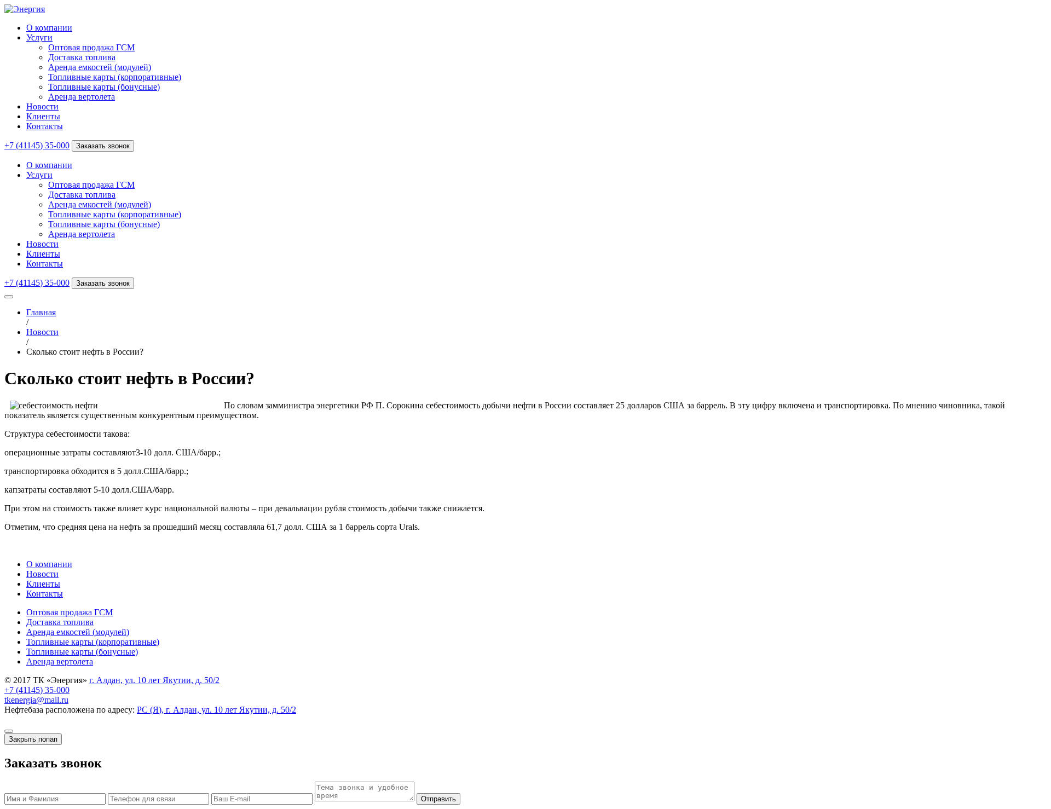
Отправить (438, 799)
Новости (42, 106)
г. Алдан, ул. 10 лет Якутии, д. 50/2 (154, 680)
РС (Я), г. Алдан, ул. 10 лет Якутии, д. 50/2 (216, 709)
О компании (49, 27)
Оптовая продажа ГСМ (91, 47)
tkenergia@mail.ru (36, 699)
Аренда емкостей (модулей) (99, 67)
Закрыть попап (33, 739)
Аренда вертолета (81, 96)
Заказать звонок (103, 146)
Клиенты (43, 116)
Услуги (39, 37)
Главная (41, 312)
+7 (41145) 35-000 (37, 145)
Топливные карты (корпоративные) (114, 77)
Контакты (44, 126)
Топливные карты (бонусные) (104, 86)
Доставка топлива (82, 57)
